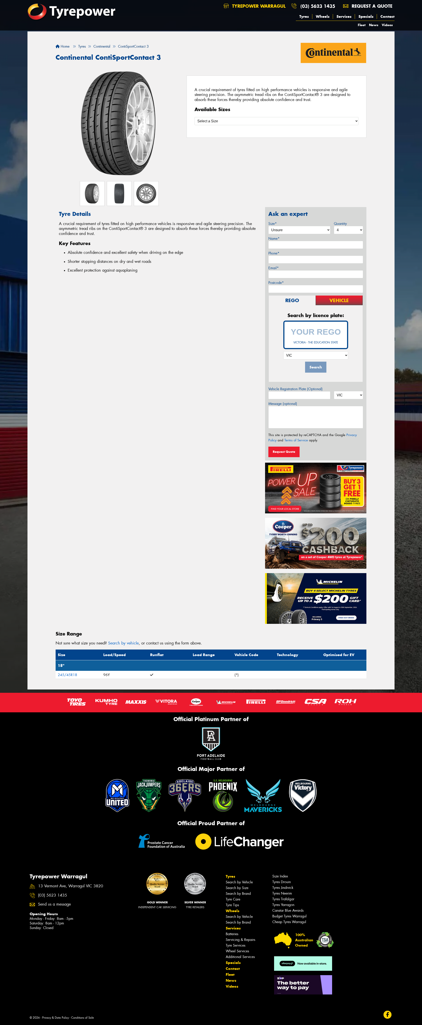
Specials (365, 16)
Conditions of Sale (82, 1018)
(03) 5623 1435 (317, 6)
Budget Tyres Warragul (289, 916)
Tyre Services (235, 945)
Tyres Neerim (282, 893)
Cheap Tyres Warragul (289, 922)
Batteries (232, 934)
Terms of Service (296, 440)
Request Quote (284, 452)
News (373, 25)
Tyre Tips (232, 905)
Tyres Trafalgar (283, 899)
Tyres (304, 16)
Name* (274, 238)
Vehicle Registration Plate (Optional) (295, 389)
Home (64, 46)
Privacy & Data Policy (55, 1018)
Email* (273, 268)
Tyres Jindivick (282, 887)
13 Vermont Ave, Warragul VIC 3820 (70, 886)
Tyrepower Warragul (258, 6)
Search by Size (237, 888)
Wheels (322, 16)
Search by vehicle (123, 643)
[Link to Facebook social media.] (388, 1015)
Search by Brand (238, 893)
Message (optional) (282, 403)
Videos (387, 25)
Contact (387, 16)
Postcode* (276, 282)
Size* (272, 223)
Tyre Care (233, 899)
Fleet (362, 25)
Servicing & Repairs (240, 939)
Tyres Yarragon (283, 904)
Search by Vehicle (239, 882)
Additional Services (240, 957)
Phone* (273, 253)
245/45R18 (67, 675)
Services (344, 16)
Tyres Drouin (281, 882)
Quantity (340, 223)
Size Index (280, 876)
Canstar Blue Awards (288, 910)
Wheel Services (237, 951)
